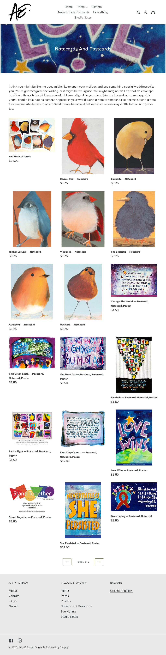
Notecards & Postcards (76, 606)
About (13, 591)
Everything (68, 611)
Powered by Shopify (57, 647)
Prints (65, 596)
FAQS (13, 601)
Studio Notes (69, 616)
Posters (66, 601)
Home (65, 591)
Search (13, 606)
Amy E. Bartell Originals (31, 647)
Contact (14, 596)
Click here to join (121, 591)
